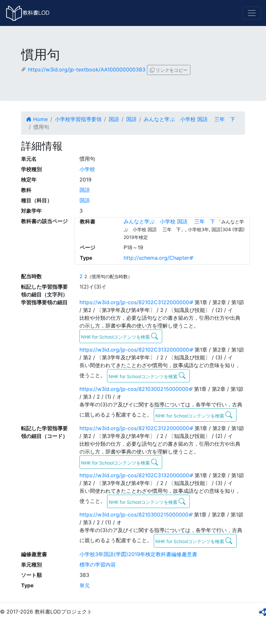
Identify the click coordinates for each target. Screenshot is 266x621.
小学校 (87, 169)
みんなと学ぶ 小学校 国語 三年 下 (189, 119)
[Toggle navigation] (252, 12)
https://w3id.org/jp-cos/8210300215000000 (133, 389)
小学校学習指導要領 (78, 119)
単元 (84, 585)
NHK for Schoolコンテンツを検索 (116, 337)
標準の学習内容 (97, 564)
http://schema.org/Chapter (156, 258)
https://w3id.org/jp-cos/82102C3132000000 (134, 349)
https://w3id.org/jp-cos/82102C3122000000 (134, 302)
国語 (114, 119)
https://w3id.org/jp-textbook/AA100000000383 (86, 69)
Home (39, 119)
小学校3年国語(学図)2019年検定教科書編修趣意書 (138, 554)
